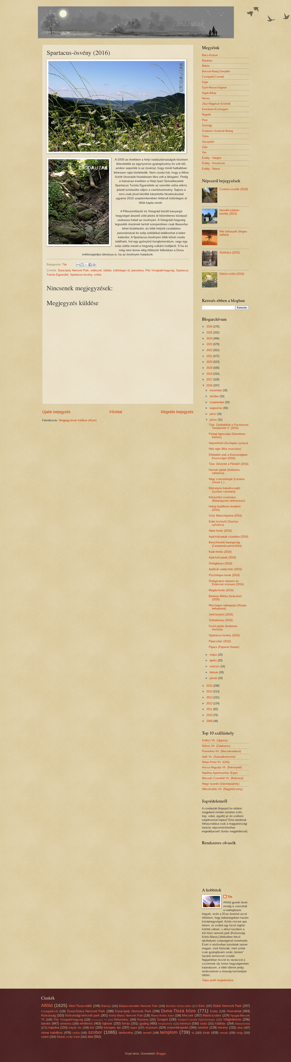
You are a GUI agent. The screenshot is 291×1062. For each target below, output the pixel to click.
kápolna (53, 1027)
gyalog (144, 1023)
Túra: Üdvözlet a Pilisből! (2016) (228, 464)
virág (239, 1032)
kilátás (108, 270)
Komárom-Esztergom (215, 109)
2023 (209, 344)
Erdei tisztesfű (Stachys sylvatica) (224, 523)
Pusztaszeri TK (99, 1020)
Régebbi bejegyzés (177, 412)
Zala (204, 147)
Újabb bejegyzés (56, 412)
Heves (206, 98)
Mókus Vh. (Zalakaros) (216, 745)
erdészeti (96, 270)
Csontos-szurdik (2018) (233, 189)
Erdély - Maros (211, 168)
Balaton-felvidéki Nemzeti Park (138, 1006)
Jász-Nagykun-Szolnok (216, 103)
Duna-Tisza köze (178, 1010)
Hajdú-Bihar (209, 93)
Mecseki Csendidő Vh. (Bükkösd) (222, 778)
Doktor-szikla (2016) (231, 273)
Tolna (205, 136)
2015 (209, 685)
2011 (209, 709)
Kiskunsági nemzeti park (82, 1015)
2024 (209, 338)
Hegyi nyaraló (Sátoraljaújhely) (220, 783)
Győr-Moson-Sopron (214, 87)
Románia (142, 1019)
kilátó (203, 1023)
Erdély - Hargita (211, 157)
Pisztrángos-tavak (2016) (224, 575)
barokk (46, 1023)
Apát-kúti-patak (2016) (222, 557)
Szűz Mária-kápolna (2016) (225, 515)
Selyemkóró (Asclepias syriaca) (228, 443)
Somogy (207, 125)
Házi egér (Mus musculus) (225, 448)
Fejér (205, 82)
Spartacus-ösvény (81, 274)
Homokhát (234, 1011)
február (214, 672)
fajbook (107, 1023)
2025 (209, 332)
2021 (209, 356)
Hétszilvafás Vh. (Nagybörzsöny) (222, 789)
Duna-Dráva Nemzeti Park (86, 1011)
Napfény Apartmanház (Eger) (220, 772)
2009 (209, 721)
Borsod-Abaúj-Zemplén (216, 71)
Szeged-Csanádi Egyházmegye (196, 1019)
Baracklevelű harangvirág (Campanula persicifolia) (225, 544)
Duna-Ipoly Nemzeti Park (73, 270)
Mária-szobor (212, 1015)
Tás (230, 896)
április (214, 660)
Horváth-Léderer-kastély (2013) (229, 212)
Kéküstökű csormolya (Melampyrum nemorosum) (227, 499)
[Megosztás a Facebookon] (90, 265)
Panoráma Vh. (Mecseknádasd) (221, 751)
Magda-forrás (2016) (221, 590)
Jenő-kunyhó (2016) (221, 614)
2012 (209, 703)
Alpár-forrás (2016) (220, 530)
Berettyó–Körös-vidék (178, 1006)
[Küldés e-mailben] (78, 265)
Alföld (47, 1005)
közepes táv (112, 1027)
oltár (240, 1027)
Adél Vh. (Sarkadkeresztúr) (218, 756)
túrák (206, 1032)
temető (147, 1032)
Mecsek (187, 1015)
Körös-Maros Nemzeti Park (126, 1015)
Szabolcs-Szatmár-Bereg (217, 130)
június (214, 419)
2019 (209, 367)
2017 (209, 379)
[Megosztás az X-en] (86, 265)
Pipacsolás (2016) (220, 641)
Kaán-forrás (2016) (220, 551)
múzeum (151, 1027)
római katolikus (52, 1032)
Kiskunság (48, 1015)
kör (92, 1027)
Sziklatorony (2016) (221, 620)
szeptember (217, 402)
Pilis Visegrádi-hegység (159, 270)
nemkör (203, 1027)
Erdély (214, 1011)
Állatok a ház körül (68, 1036)
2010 (209, 715)
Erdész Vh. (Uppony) (215, 740)
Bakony (106, 1006)
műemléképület (177, 1027)
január (214, 678)
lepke (133, 1027)
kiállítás (220, 1023)
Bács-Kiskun (210, 55)
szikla (97, 274)
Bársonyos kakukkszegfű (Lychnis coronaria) (224, 490)
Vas (204, 152)
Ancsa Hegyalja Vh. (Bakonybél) (222, 767)
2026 (209, 326)
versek (224, 1032)
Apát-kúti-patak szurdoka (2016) (228, 536)
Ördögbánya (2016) (220, 563)
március (215, 666)
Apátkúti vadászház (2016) (225, 569)
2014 (209, 691)
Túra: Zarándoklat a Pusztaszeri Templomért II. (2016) (228, 426)
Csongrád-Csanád (213, 76)
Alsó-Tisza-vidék (80, 1006)
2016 (209, 385)
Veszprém (208, 141)
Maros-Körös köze (162, 1015)
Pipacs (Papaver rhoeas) (224, 647)
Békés (206, 65)
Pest (205, 120)
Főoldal (115, 412)
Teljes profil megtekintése (217, 980)
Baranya (207, 60)
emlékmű (86, 1023)
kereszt (185, 1023)
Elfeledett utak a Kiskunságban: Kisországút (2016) (228, 456)
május (214, 654)
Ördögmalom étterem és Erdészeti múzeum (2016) (226, 582)
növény (223, 1027)
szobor (95, 1032)
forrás (126, 1023)
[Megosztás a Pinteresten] (94, 265)
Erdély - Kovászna (213, 163)
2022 (209, 350)
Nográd (206, 114)
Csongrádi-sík (49, 1011)
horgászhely (165, 1023)
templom (169, 1032)
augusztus (216, 408)
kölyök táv (75, 1027)
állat (90, 1036)
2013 (209, 697)
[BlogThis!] (82, 265)
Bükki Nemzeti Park (227, 1006)
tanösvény (126, 1032)
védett (45, 1036)
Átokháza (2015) (229, 252)
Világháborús (232, 1019)
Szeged (162, 1019)
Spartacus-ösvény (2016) (224, 635)
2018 (209, 373)
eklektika (65, 1023)
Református (121, 1019)
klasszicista (242, 1023)
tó (193, 1032)
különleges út (121, 270)
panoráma (137, 270)
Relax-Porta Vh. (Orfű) (215, 762)
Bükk (202, 1006)
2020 (209, 361)
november (216, 390)
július (213, 414)
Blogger (161, 1053)
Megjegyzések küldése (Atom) (78, 420)
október (215, 396)
